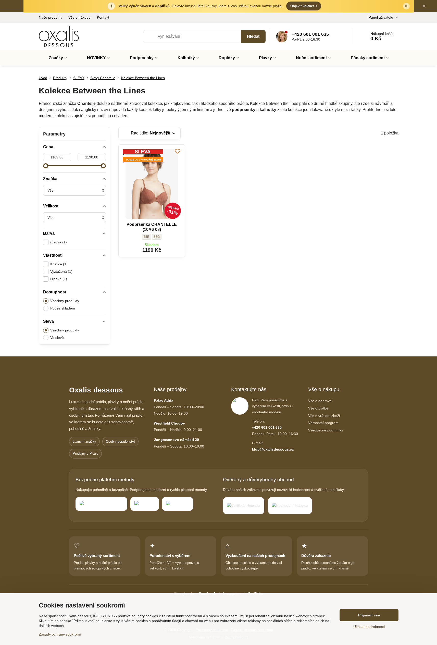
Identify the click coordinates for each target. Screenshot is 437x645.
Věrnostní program (323, 423)
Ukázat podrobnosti (369, 627)
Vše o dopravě (320, 401)
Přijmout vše (369, 615)
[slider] (45, 165)
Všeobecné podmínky (325, 430)
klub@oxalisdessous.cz (273, 449)
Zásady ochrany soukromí (60, 634)
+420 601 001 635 (267, 427)
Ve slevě (57, 338)
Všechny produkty (64, 301)
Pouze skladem (62, 308)
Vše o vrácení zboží (324, 416)
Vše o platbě (318, 408)
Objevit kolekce (303, 5)
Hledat (253, 36)
